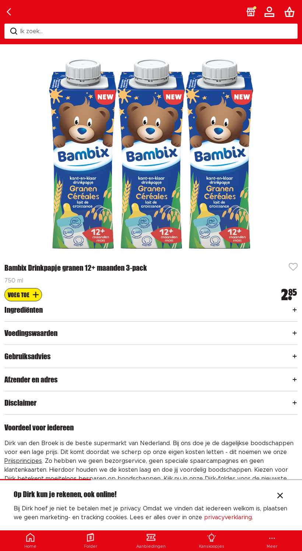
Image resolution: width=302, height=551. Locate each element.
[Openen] (295, 309)
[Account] (270, 12)
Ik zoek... (31, 31)
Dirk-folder (220, 479)
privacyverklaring (228, 517)
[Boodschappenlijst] (291, 12)
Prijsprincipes (23, 461)
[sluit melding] (280, 496)
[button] (250, 11)
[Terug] (8, 11)
